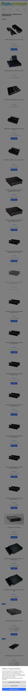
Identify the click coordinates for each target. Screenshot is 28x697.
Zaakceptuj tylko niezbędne (14, 682)
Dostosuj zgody (14, 685)
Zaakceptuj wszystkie (14, 689)
